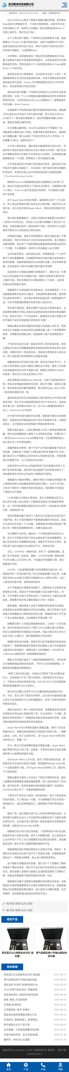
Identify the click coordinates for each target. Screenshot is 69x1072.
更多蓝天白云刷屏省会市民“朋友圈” (22, 974)
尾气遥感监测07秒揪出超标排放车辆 (22, 979)
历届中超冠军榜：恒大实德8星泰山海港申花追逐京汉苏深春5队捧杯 (22, 1034)
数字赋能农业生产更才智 (17, 1024)
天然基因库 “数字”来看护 (17, 1009)
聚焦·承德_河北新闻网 (15, 999)
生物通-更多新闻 (12, 1004)
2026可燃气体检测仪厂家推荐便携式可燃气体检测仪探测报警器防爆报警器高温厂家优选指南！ (22, 989)
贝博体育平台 (54, 13)
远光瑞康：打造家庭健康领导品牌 (21, 1029)
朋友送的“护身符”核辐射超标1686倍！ (22, 984)
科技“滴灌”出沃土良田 (21, 903)
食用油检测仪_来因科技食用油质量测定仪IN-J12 (22, 994)
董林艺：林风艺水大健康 (17, 1039)
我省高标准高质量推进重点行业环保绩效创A (22, 1014)
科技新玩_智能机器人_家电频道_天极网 (22, 1019)
